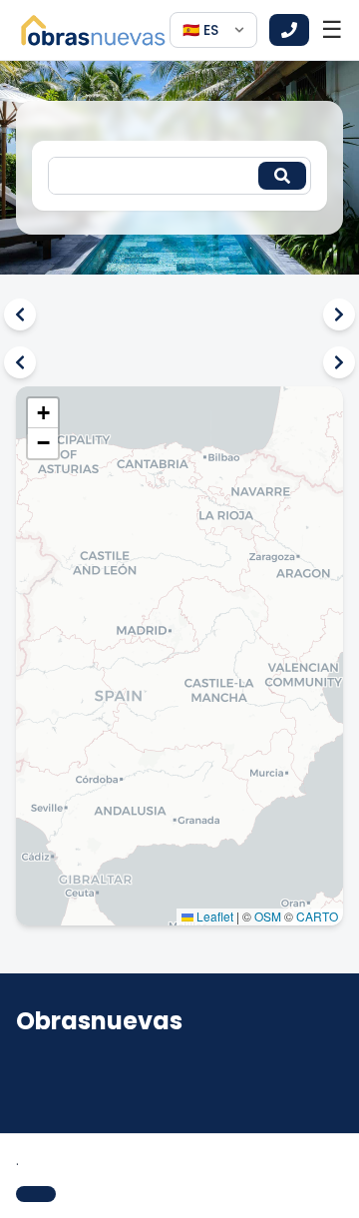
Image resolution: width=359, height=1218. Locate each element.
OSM (267, 916)
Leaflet (213, 916)
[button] (43, 413)
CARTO (317, 916)
